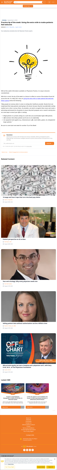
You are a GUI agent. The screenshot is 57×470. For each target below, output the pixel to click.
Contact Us (28, 423)
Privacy (28, 426)
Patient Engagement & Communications (18, 152)
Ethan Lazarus (5, 100)
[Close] (54, 459)
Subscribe (49, 143)
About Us (28, 418)
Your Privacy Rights (28, 431)
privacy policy (29, 146)
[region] (28, 463)
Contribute (28, 421)
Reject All (50, 467)
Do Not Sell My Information (28, 429)
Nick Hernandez (8, 283)
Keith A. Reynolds (8, 199)
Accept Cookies (41, 467)
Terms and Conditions (28, 428)
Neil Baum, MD (7, 241)
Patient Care (4, 152)
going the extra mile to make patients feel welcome (38, 98)
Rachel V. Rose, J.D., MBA (10, 326)
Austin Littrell (7, 369)
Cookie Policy (11, 464)
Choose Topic (27, 6)
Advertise (28, 419)
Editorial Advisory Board (28, 424)
